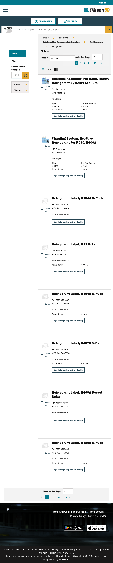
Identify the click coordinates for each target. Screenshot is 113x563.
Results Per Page (81, 57)
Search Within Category (18, 68)
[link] (70, 63)
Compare (47, 87)
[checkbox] (42, 86)
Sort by (44, 57)
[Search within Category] (25, 75)
